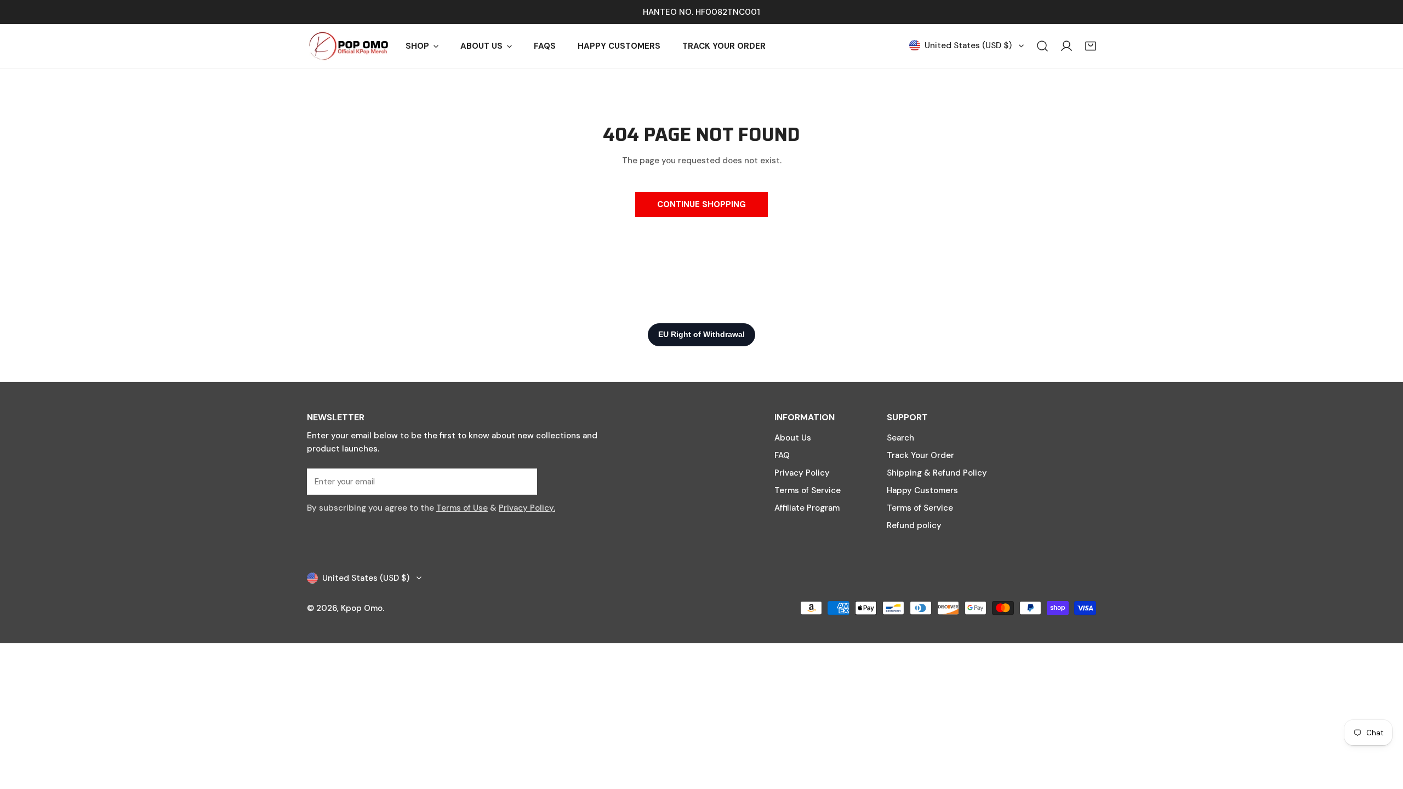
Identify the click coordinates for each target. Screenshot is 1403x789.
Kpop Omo (362, 608)
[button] (1091, 46)
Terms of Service (807, 490)
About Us (792, 437)
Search (900, 437)
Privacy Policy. (527, 507)
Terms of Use (462, 507)
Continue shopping (701, 204)
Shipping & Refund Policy (937, 472)
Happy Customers (922, 490)
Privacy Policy (802, 472)
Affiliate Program (807, 507)
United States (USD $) (968, 45)
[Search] (1042, 46)
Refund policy (914, 525)
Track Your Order (920, 455)
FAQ (782, 455)
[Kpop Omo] (348, 46)
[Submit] (523, 481)
